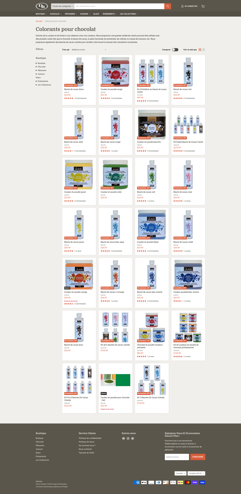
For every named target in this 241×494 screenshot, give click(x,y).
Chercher (39, 481)
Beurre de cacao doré (73, 142)
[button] (189, 6)
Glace (96, 14)
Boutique (40, 14)
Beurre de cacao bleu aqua (112, 242)
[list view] (203, 49)
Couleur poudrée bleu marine (186, 292)
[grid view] (200, 49)
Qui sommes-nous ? (87, 445)
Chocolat (55, 14)
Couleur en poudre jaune (75, 192)
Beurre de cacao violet (183, 242)
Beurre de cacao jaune (74, 242)
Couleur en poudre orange (75, 292)
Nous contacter (85, 449)
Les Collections (128, 14)
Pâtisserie (70, 14)
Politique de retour (86, 442)
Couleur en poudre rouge (111, 89)
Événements (109, 14)
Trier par (66, 50)
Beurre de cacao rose (182, 192)
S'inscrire (197, 457)
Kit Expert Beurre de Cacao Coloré (188, 142)
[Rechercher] (167, 6)
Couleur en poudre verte (111, 192)
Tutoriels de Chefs (86, 453)
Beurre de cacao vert (146, 192)
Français (179, 473)
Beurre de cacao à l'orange (112, 292)
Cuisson (84, 14)
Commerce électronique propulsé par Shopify (52, 487)
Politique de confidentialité (90, 438)
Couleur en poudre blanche (149, 142)
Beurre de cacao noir (182, 89)
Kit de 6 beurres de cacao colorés (115, 345)
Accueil (39, 21)
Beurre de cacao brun (73, 345)
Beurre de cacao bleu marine (149, 292)
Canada (195, 473)
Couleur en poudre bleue (147, 242)
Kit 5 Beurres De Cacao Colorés (150, 397)
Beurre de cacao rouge (110, 142)
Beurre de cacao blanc (74, 89)
